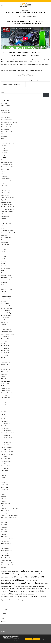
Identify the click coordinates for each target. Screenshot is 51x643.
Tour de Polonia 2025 (6, 447)
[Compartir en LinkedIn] (31, 75)
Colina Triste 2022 (5, 190)
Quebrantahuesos (5, 362)
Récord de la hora (5, 369)
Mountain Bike (4, 322)
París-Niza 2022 (5, 346)
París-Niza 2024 (5, 348)
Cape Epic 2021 (4, 148)
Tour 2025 (3, 416)
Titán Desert (4, 395)
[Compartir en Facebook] (22, 75)
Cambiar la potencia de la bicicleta (11, 84)
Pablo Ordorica (38, 591)
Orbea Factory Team (29, 591)
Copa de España (5, 195)
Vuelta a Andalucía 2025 (7, 539)
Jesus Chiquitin (21, 586)
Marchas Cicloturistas (6, 308)
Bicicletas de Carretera (6, 119)
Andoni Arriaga (12, 571)
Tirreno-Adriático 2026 (6, 393)
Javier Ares (13, 586)
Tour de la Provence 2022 (7, 433)
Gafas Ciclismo (4, 242)
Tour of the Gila (5, 468)
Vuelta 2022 (4, 529)
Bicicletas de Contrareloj (7, 124)
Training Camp (4, 470)
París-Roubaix (4, 355)
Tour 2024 (3, 414)
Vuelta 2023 (4, 532)
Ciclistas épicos (43, 574)
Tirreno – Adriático (5, 388)
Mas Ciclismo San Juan (34, 588)
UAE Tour (3, 482)
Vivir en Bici (44, 596)
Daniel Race (14, 577)
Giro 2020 (3, 247)
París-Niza (3, 343)
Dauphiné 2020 (5, 216)
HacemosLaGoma (22, 583)
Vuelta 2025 (4, 536)
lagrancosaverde (38, 586)
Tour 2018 (3, 402)
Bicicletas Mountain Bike (7, 131)
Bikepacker (19, 574)
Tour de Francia (5, 428)
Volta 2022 (3, 496)
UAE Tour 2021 (4, 485)
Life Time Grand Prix (6, 298)
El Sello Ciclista (37, 576)
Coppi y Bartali (4, 200)
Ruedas (3, 376)
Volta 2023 (3, 499)
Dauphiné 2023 (5, 221)
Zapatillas (3, 567)
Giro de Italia (4, 263)
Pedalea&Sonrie (4, 594)
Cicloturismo (4, 176)
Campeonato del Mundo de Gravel (9, 141)
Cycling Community (5, 577)
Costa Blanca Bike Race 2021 (8, 207)
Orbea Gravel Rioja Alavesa (7, 334)
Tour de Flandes (5, 426)
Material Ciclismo (5, 310)
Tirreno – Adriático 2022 (7, 390)
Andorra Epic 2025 (5, 110)
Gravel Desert (4, 273)
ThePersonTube (25, 596)
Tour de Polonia (5, 444)
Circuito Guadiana (5, 178)
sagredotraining (21, 594)
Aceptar (28, 639)
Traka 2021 (3, 473)
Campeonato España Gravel (8, 143)
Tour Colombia (4, 421)
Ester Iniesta (5, 580)
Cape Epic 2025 (4, 152)
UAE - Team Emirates (36, 596)
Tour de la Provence (6, 430)
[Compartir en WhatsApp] (19, 75)
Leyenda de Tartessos (6, 294)
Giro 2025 (3, 258)
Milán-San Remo (5, 317)
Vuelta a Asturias (5, 541)
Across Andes (4, 103)
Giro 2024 (3, 256)
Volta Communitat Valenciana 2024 (10, 517)
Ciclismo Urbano (5, 169)
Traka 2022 (3, 475)
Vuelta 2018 (4, 520)
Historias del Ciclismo (6, 280)
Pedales (3, 357)
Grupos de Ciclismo (6, 275)
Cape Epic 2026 (4, 155)
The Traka (3, 386)
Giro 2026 (3, 261)
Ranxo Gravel (4, 367)
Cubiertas (3, 214)
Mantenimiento (25, 10)
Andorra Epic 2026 (5, 112)
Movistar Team (7, 591)
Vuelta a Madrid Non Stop (7, 557)
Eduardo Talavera (24, 577)
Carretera (3, 157)
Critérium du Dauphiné (7, 211)
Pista (2, 360)
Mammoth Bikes (18, 588)
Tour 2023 (3, 412)
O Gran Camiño (5, 327)
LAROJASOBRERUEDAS (7, 588)
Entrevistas (4, 235)
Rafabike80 (11, 594)
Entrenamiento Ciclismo (7, 230)
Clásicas (3, 183)
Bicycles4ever (33, 16)
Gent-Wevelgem (5, 244)
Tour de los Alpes (5, 435)
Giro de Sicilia (4, 265)
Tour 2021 (3, 407)
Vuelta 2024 (4, 534)
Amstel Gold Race (5, 105)
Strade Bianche (5, 383)
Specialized (31, 594)
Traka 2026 (3, 477)
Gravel (2, 270)
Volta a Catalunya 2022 (6, 506)
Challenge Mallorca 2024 (7, 167)
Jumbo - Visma (28, 586)
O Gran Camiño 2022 (6, 329)
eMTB (2, 228)
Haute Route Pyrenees (6, 277)
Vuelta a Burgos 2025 (6, 553)
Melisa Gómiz (44, 588)
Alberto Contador (4, 571)
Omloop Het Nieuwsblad (7, 331)
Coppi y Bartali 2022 (6, 202)
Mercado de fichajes (6, 315)
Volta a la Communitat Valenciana (9, 508)
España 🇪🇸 (3, 629)
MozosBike (17, 591)
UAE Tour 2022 (4, 487)
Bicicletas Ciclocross (6, 117)
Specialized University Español (10, 596)
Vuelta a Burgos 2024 (6, 550)
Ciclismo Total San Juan (32, 574)
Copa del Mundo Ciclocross (8, 197)
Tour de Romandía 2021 (7, 452)
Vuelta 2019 (4, 522)
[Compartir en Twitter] (24, 75)
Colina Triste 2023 (5, 192)
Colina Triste (4, 185)
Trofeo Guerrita (5, 480)
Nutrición (3, 324)
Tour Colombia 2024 (6, 423)
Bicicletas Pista (4, 134)
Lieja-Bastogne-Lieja (6, 296)
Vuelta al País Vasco (6, 560)
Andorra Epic (4, 108)
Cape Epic (3, 145)
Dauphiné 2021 (5, 218)
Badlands (3, 115)
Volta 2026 (3, 501)
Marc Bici (26, 588)
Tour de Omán (4, 440)
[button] (2, 5)
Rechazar (36, 639)
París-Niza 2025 (5, 350)
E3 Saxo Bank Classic (6, 223)
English (3, 631)
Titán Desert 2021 (5, 397)
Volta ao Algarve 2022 (6, 513)
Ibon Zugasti (35, 583)
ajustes (17, 640)
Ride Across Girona (6, 371)
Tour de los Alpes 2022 (6, 437)
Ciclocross (3, 174)
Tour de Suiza (4, 456)
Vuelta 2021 (4, 527)
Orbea (22, 591)
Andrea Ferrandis (23, 571)
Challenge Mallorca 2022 (7, 164)
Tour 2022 (3, 409)
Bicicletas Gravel (5, 129)
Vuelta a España (5, 555)
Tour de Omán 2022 (6, 442)
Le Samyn (3, 291)
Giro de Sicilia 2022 (5, 268)
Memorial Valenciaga (6, 313)
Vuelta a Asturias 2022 (6, 546)
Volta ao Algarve (5, 510)
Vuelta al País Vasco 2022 (7, 562)
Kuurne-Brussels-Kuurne (7, 289)
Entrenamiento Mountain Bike (8, 232)
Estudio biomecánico (6, 237)
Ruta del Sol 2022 (5, 381)
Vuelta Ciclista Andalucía (7, 565)
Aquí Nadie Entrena (36, 571)
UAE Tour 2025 (4, 489)
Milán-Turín (4, 320)
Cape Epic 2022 (4, 150)
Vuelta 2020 (4, 525)
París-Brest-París (5, 341)
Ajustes (44, 639)
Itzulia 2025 (4, 284)
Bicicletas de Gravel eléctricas (8, 127)
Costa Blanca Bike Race (6, 204)
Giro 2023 (3, 254)
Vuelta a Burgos (5, 548)
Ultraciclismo (4, 492)
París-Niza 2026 (5, 353)
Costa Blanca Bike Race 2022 (8, 209)
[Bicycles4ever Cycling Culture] (25, 5)
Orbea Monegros (5, 336)
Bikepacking (4, 136)
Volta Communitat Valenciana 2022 (10, 515)
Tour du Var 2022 (5, 466)
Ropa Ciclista (4, 374)
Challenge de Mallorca (6, 162)
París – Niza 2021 (5, 339)
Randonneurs (4, 364)
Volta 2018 (3, 494)
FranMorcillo (11, 580)
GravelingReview (7, 583)
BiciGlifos (5, 573)
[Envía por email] (27, 75)
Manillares (3, 301)
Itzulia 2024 (4, 282)
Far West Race (4, 240)
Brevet (2, 138)
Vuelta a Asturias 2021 (6, 543)
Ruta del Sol (4, 379)
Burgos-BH (25, 574)
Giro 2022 (3, 251)
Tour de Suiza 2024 (5, 459)
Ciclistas (3, 171)
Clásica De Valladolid (6, 181)
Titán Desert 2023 (5, 400)
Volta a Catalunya (5, 503)
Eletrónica (3, 225)
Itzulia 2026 (4, 287)
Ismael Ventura (4, 586)
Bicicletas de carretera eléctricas (9, 122)
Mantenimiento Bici (6, 306)
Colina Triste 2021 (5, 188)
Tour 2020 (3, 404)
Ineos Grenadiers (44, 583)
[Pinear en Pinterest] (29, 75)
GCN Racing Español (32, 580)
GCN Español (37, 80)
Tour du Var (4, 463)
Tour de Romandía (5, 449)
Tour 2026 (3, 419)
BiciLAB (12, 574)
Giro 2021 (3, 249)
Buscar (2, 92)
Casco (2, 160)
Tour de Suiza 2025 (5, 461)
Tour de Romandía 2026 (7, 454)
